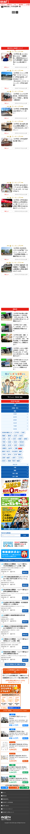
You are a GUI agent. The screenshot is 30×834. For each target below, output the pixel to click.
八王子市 (20, 457)
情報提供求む (6, 799)
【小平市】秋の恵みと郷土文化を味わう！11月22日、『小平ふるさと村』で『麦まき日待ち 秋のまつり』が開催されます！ (20, 317)
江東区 (23, 432)
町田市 (4, 461)
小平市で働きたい (8, 560)
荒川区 (21, 435)
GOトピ (3, 4)
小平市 (4, 454)
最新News (9, 4)
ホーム (4, 792)
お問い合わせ (6, 805)
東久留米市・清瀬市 (17, 451)
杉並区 (9, 442)
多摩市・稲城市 (6, 457)
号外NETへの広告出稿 (8, 802)
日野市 (14, 457)
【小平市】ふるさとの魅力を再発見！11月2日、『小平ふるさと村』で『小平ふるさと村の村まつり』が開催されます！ (20, 352)
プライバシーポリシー (8, 809)
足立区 (15, 435)
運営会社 (5, 795)
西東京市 (22, 445)
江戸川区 (16, 432)
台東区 (4, 439)
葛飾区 (4, 435)
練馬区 (25, 439)
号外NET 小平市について (8, 812)
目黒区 (4, 445)
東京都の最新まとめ (7, 432)
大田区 (15, 445)
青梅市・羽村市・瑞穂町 (14, 461)
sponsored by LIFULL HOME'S (20, 710)
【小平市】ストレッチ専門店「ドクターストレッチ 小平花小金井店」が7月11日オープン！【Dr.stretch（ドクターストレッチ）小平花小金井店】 (21, 79)
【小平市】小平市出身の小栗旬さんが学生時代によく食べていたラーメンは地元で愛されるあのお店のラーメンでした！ (20, 204)
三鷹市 (18, 448)
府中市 (9, 454)
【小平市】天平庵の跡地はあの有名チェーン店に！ (20, 111)
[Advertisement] (15, 31)
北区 (9, 439)
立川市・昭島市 (17, 454)
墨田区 (9, 435)
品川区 (9, 445)
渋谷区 (15, 442)
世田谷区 (22, 442)
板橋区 (20, 439)
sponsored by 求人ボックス (21, 560)
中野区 (4, 442)
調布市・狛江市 (6, 451)
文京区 (14, 439)
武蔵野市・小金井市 (7, 448)
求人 (15, 4)
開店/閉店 (21, 4)
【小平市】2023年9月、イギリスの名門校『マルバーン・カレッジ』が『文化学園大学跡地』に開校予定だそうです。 (20, 252)
